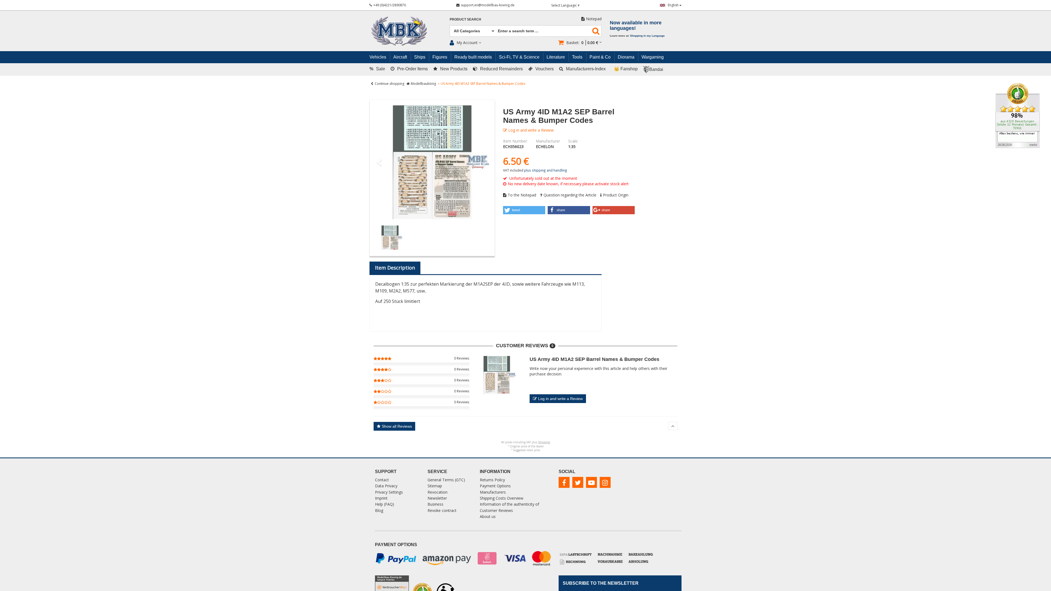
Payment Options (495, 485)
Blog (379, 510)
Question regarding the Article (570, 195)
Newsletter (437, 498)
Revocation (437, 492)
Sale (377, 68)
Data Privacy (386, 485)
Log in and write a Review (531, 130)
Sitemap (435, 485)
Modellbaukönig (423, 83)
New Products (453, 68)
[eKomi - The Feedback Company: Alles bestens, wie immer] (1017, 115)
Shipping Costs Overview (501, 498)
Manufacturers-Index (586, 68)
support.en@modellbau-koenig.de (488, 5)
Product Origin (615, 195)
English (673, 5)
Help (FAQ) (384, 504)
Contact (382, 479)
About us (488, 516)
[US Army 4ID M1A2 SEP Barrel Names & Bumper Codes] (432, 162)
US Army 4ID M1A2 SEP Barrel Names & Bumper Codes (594, 359)
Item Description (395, 267)
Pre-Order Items (412, 68)
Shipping (544, 442)
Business (435, 504)
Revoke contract (442, 510)
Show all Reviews (397, 426)
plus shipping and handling (545, 170)
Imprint (381, 498)
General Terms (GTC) (446, 479)
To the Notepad (522, 195)
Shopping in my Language (647, 35)
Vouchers (544, 68)
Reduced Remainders (501, 68)
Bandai (656, 69)
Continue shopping (389, 83)
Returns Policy (492, 479)
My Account (467, 42)
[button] (524, 210)
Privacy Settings (389, 492)
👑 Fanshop (626, 68)
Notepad (594, 18)
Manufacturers (493, 492)
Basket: (582, 42)
